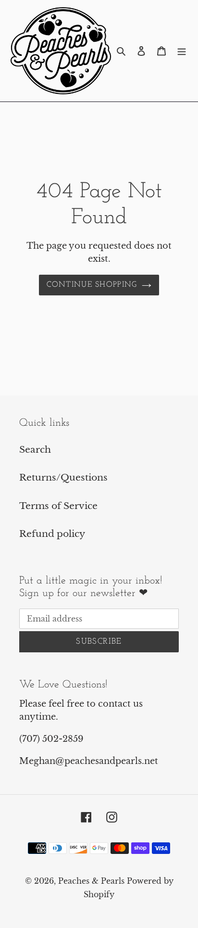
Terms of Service (58, 505)
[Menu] (182, 51)
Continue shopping (92, 285)
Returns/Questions (63, 477)
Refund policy (52, 533)
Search (35, 449)
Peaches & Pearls (91, 881)
